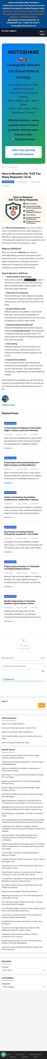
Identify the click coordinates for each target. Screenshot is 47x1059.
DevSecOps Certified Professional (30, 14)
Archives (5, 967)
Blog (36, 1057)
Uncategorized (12, 167)
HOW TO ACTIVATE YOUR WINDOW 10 (17, 732)
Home (4, 167)
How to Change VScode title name (15, 742)
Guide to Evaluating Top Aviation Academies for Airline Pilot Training (21, 498)
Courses (24, 1057)
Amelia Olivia (8, 434)
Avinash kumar (22, 182)
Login (42, 658)
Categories (6, 984)
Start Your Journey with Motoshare (23, 152)
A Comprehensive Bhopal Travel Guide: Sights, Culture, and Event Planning (22, 429)
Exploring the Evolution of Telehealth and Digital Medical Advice (22, 567)
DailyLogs (20, 1054)
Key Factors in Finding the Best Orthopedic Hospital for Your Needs (21, 533)
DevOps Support (9, 31)
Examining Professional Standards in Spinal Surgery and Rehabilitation (21, 463)
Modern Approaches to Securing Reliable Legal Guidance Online (19, 602)
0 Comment (6, 186)
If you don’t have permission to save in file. (19, 728)
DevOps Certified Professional (17, 11)
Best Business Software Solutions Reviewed (20, 891)
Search (5, 701)
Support (12, 1057)
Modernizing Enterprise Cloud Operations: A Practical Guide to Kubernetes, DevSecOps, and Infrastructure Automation (23, 846)
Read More (9, 448)
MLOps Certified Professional (25, 17)
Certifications (35, 1054)
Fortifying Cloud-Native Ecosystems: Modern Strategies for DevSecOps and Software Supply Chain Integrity (23, 828)
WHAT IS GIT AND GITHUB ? (13, 724)
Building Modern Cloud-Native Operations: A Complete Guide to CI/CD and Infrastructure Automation (20, 837)
